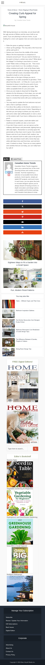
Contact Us (9, 651)
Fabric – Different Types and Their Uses (28, 301)
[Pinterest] (9, 174)
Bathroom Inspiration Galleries (25, 310)
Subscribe (9, 617)
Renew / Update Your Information (17, 620)
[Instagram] (11, 172)
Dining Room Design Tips (23, 349)
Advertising (9, 645)
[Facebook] (9, 172)
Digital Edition (10, 630)
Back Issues (10, 627)
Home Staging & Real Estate (28, 10)
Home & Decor (12, 10)
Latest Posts (17, 159)
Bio (7, 159)
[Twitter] (6, 172)
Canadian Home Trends (23, 20)
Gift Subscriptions (11, 624)
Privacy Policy (10, 655)
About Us (9, 648)
